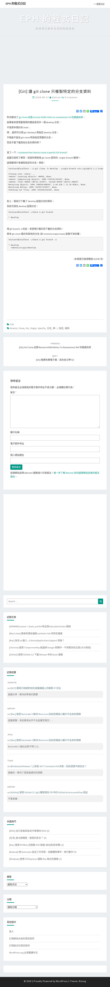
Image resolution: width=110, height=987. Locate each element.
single (33, 328)
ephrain (56, 97)
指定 (61, 328)
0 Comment (71, 97)
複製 (67, 328)
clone (21, 328)
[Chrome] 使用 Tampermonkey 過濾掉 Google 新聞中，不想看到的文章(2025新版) (50, 647)
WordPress (62, 981)
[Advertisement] (55, 62)
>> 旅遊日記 (99, 4)
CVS (12, 324)
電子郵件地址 (17, 443)
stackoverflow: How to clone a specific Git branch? (42, 152)
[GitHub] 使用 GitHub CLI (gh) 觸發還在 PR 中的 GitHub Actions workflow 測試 (49, 792)
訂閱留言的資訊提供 (19, 945)
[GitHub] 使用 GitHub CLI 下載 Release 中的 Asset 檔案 (36, 654)
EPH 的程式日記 (16, 3)
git (27, 328)
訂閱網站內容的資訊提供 (21, 938)
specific (41, 328)
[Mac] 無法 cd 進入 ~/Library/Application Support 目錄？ (36, 640)
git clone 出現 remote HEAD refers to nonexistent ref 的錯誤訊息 (51, 117)
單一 (55, 328)
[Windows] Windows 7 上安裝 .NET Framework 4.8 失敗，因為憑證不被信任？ (48, 766)
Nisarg (82, 981)
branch (13, 328)
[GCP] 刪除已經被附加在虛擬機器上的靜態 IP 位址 (35, 688)
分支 (49, 328)
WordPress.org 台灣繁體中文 (23, 952)
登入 (11, 931)
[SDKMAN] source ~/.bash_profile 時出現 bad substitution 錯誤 (40, 626)
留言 (13, 392)
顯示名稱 (14, 432)
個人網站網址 (17, 455)
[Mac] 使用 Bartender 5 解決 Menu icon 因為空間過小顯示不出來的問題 (45, 714)
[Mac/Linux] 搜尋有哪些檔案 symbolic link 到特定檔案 (35, 633)
